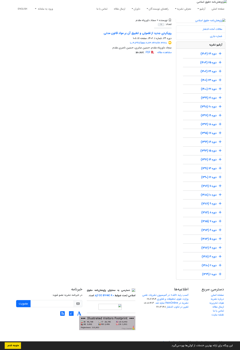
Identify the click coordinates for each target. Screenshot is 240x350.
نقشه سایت (218, 315)
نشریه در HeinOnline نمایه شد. (171, 303)
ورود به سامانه (45, 9)
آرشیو (202, 9)
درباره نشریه (217, 299)
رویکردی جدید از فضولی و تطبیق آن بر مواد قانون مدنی (138, 33)
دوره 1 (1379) (209, 274)
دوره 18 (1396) (209, 124)
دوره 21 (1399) (209, 98)
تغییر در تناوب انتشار (177, 307)
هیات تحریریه (216, 303)
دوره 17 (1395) (209, 133)
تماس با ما (102, 9)
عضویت (23, 303)
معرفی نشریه (184, 9)
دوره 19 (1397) (209, 115)
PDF (143, 52)
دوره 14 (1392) (209, 159)
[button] (169, 345)
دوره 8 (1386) (209, 212)
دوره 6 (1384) (209, 230)
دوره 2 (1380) (209, 265)
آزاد (96, 295)
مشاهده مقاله (164, 52)
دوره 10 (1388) (209, 195)
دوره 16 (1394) (209, 142)
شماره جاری (216, 36)
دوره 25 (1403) (208, 62)
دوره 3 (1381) (209, 256)
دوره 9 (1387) (209, 204)
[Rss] (62, 315)
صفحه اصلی (218, 9)
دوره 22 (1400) (209, 89)
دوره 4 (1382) (209, 248)
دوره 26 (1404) (209, 54)
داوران (137, 9)
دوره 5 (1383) (209, 239)
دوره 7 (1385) (209, 221)
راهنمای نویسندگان (159, 9)
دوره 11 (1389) (209, 186)
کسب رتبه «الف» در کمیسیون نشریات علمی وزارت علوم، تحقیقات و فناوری (165, 297)
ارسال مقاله (119, 9)
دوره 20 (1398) (208, 107)
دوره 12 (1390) (209, 177)
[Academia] (79, 315)
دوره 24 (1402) (209, 71)
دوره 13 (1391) (209, 168)
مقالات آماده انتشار (212, 29)
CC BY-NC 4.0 (106, 295)
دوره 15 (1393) (208, 151)
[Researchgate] (71, 315)
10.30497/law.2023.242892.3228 (148, 43)
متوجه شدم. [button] (13, 345)
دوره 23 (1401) (209, 80)
